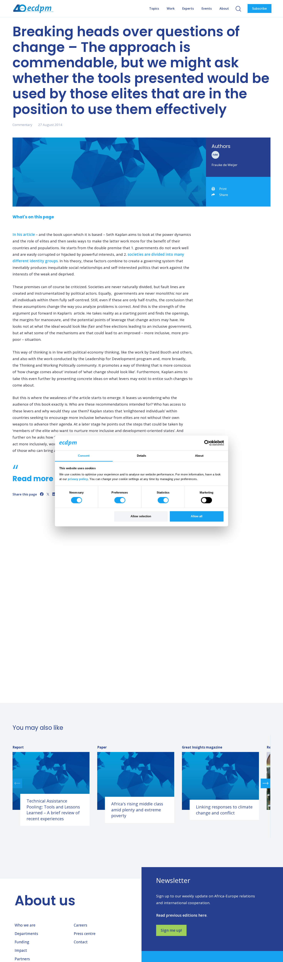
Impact (21, 950)
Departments (26, 933)
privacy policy (78, 479)
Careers (80, 925)
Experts (188, 8)
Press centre (84, 933)
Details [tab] (141, 455)
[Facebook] (42, 494)
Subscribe (259, 8)
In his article (24, 234)
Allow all (196, 516)
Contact (81, 941)
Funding (22, 941)
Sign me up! (171, 930)
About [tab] (199, 455)
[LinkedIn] (54, 494)
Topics (154, 8)
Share (223, 194)
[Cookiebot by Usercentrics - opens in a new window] (207, 443)
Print (223, 188)
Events (207, 8)
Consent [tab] (84, 455)
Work (171, 8)
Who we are (25, 925)
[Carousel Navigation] (141, 783)
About (224, 8)
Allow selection (141, 516)
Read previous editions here (181, 915)
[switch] (119, 500)
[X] (47, 494)
